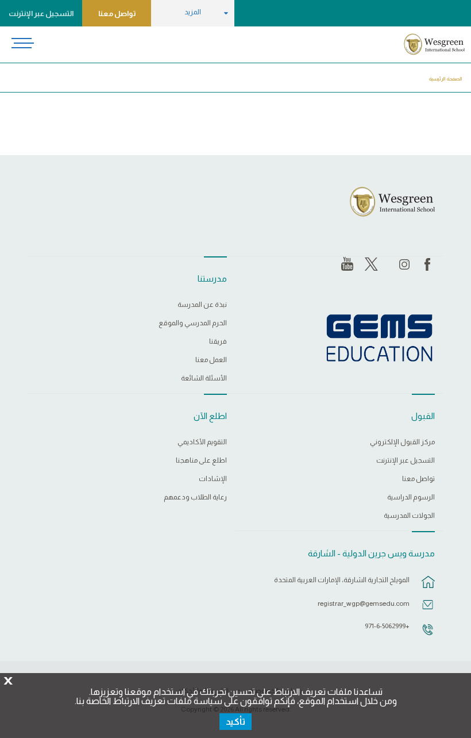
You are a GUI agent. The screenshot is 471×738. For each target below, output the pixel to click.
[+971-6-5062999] (428, 635)
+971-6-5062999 (387, 626)
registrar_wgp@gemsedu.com (364, 603)
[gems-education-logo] (379, 338)
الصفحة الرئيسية (445, 79)
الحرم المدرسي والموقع (193, 323)
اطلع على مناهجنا (201, 460)
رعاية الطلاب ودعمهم (195, 497)
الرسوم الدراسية (411, 497)
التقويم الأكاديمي (202, 442)
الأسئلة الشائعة (204, 378)
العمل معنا (211, 360)
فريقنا (218, 341)
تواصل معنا (117, 13)
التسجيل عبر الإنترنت (41, 13)
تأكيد (235, 722)
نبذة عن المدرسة (202, 305)
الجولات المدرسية (409, 516)
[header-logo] (433, 44)
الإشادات (213, 479)
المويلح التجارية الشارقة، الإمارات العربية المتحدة (342, 580)
